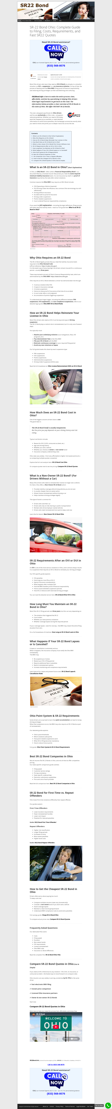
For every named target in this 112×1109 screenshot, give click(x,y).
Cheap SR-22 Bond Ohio (50, 915)
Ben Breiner (34, 78)
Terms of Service (70, 1106)
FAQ (60, 20)
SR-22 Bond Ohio (26, 20)
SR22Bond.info (37, 96)
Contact (52, 1106)
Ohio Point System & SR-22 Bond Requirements (53, 747)
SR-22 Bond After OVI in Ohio (65, 595)
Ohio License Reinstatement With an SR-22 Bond (65, 366)
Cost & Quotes (38, 20)
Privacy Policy (59, 1106)
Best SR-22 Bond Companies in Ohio (62, 783)
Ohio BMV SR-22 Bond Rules (53, 304)
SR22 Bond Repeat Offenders (45, 843)
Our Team (90, 1106)
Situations (47, 20)
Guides (54, 20)
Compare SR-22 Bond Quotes (68, 466)
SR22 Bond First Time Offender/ (45, 822)
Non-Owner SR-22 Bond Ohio (54, 514)
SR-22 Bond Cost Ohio (59, 462)
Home (19, 20)
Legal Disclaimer (81, 1106)
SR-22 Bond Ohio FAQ (53, 955)
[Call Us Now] (108, 1106)
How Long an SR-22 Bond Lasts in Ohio (65, 632)
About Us (45, 1106)
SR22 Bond (28, 1106)
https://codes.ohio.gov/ (49, 266)
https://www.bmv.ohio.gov (59, 276)
